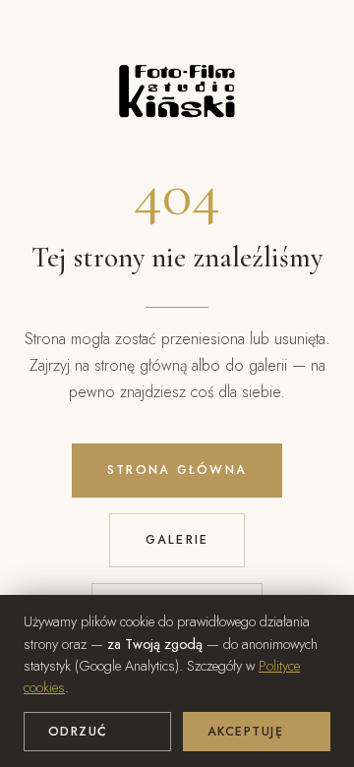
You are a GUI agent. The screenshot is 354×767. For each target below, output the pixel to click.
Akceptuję (245, 731)
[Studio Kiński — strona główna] (176, 110)
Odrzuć (78, 731)
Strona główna (177, 470)
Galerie (177, 540)
